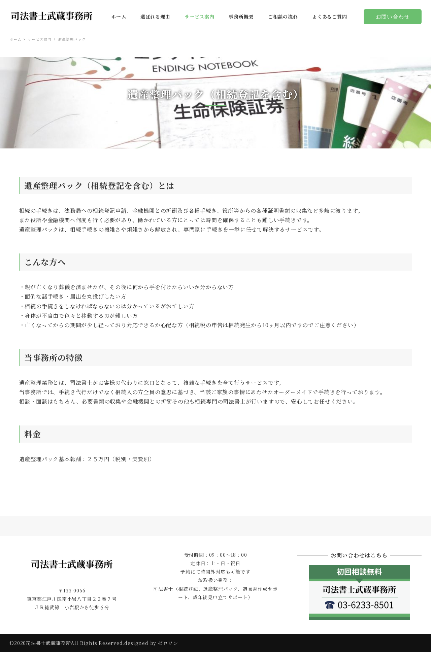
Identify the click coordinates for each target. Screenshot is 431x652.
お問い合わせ (393, 17)
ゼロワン (168, 643)
